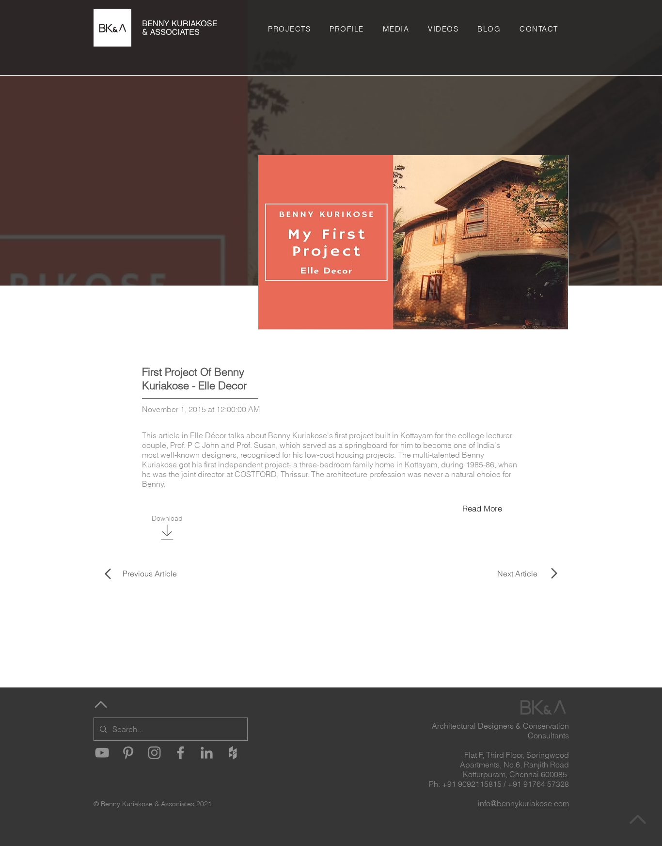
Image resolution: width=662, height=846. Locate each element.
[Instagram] (154, 752)
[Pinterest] (128, 752)
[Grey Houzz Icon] (232, 752)
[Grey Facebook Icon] (180, 752)
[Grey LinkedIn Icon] (206, 752)
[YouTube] (102, 752)
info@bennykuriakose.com (523, 803)
